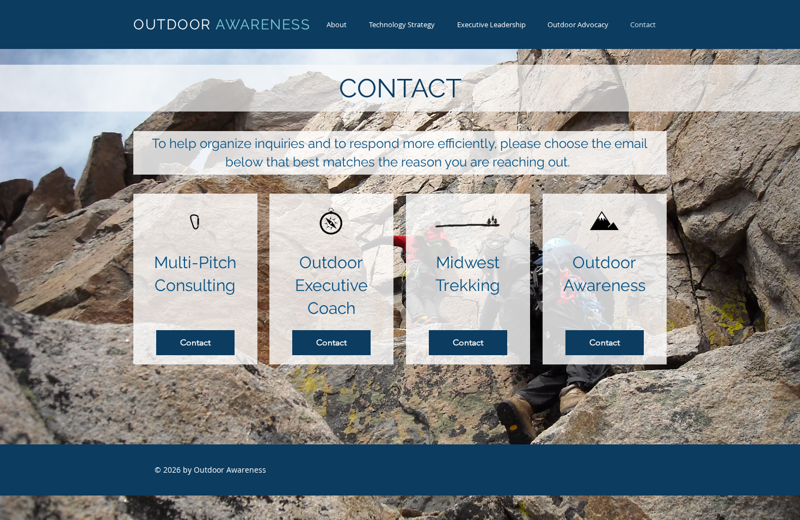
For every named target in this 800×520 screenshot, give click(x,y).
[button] (402, 25)
